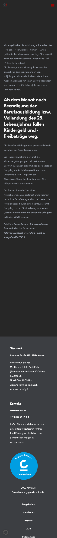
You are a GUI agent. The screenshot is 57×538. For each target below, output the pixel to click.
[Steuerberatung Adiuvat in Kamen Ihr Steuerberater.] (5, 5)
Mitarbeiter (29, 512)
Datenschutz (28, 537)
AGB (28, 529)
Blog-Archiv (28, 504)
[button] (53, 5)
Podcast (28, 521)
